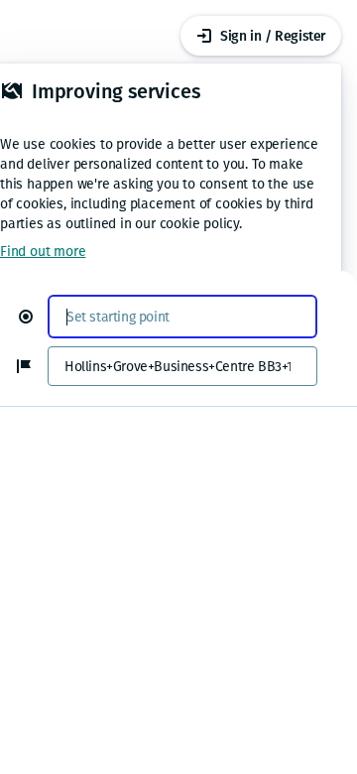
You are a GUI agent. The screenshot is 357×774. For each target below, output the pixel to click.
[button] (34, 316)
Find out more (42, 251)
